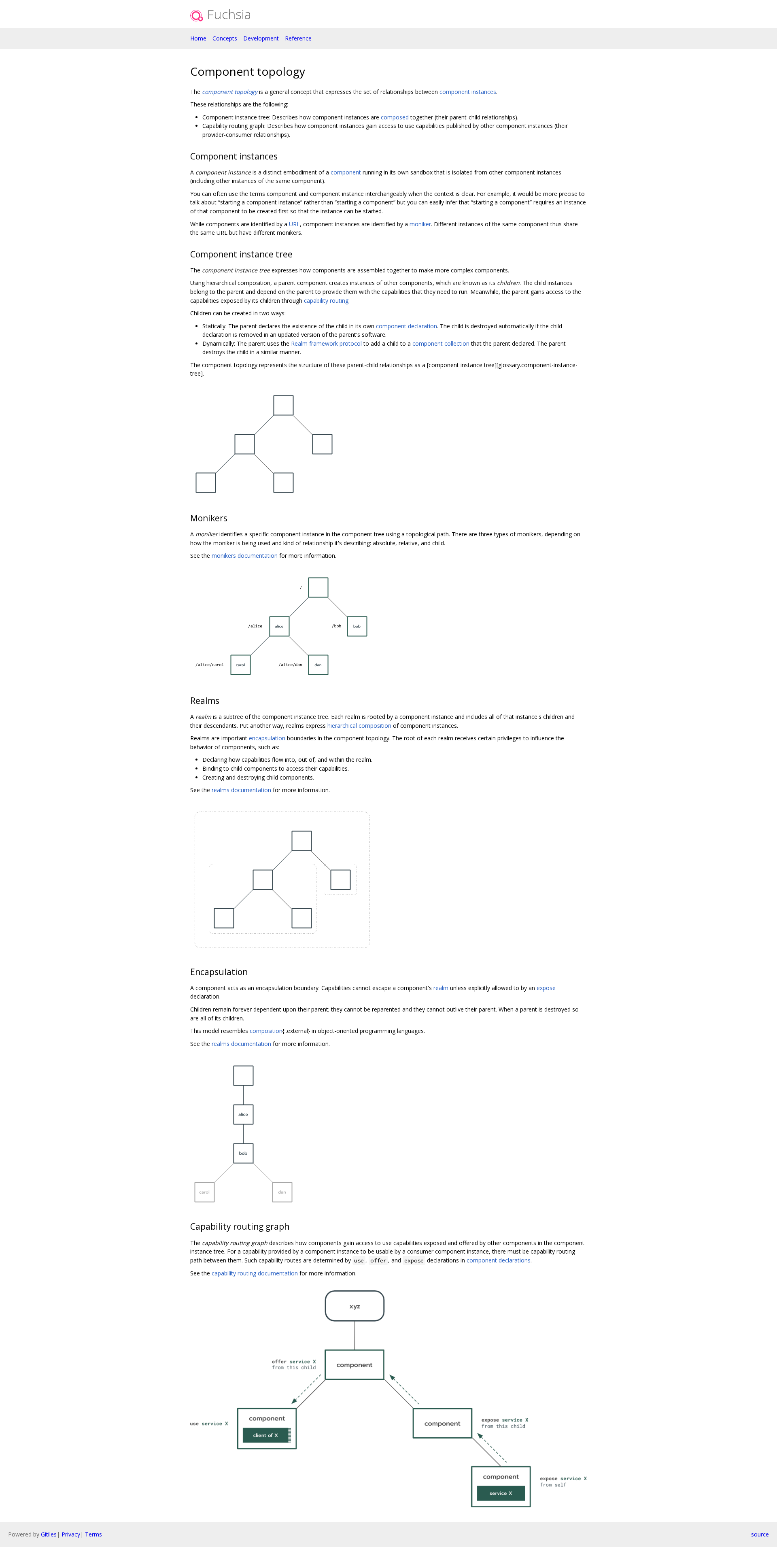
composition (266, 1031)
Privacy (71, 1534)
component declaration (406, 326)
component (346, 172)
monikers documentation (245, 555)
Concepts (224, 38)
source (760, 1534)
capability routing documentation (255, 1273)
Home (198, 38)
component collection (440, 343)
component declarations (499, 1260)
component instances (467, 92)
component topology (229, 92)
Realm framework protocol (326, 343)
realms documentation (241, 790)
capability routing (326, 300)
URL (294, 224)
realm (440, 988)
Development (261, 38)
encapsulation (267, 738)
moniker (420, 224)
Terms (93, 1534)
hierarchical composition (359, 725)
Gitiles (49, 1534)
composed (395, 117)
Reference (298, 38)
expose (546, 988)
